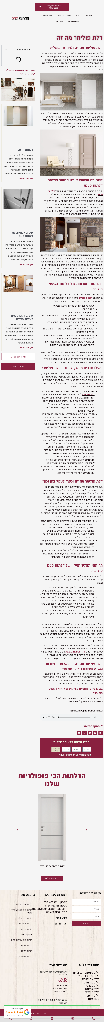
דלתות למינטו (26, 951)
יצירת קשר (60, 22)
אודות (77, 15)
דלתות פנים (89, 15)
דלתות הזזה (25, 149)
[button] (100, 733)
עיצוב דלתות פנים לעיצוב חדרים (22, 317)
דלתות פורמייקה (25, 956)
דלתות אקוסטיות (25, 923)
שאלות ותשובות (73, 22)
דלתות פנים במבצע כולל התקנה (22, 911)
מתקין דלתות (26, 934)
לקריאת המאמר (25, 178)
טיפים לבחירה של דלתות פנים (22, 234)
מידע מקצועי (47, 15)
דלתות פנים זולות (25, 918)
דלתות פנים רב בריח (23, 904)
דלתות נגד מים (26, 945)
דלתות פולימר (26, 929)
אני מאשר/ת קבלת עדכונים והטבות (74, 755)
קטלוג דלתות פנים (64, 15)
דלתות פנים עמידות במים (21, 940)
